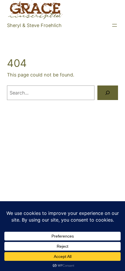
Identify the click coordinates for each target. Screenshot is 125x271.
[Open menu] (114, 25)
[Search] (107, 92)
